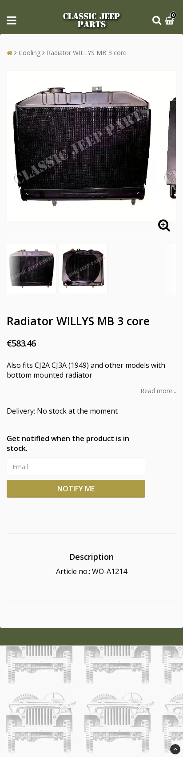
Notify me (76, 489)
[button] (170, 21)
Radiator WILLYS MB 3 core (87, 52)
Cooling (29, 52)
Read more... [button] (158, 390)
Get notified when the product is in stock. (68, 443)
